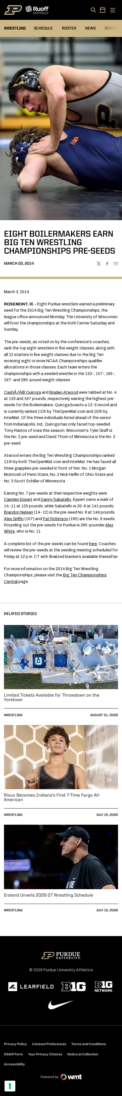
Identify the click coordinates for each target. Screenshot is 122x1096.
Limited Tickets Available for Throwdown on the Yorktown (51, 697)
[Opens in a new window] (31, 986)
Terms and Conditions (88, 1044)
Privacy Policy (15, 1044)
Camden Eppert (18, 499)
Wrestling (13, 715)
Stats (111, 28)
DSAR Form (13, 1054)
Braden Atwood (63, 392)
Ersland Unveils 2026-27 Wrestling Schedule (48, 895)
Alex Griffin (14, 519)
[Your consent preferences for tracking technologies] (10, 1086)
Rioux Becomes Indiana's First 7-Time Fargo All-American (52, 797)
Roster (69, 28)
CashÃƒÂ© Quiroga (22, 392)
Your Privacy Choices (45, 1054)
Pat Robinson (55, 519)
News (90, 28)
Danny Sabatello (56, 499)
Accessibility (14, 1064)
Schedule (43, 28)
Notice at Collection (82, 1054)
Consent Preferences (49, 1044)
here (93, 544)
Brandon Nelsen (18, 512)
